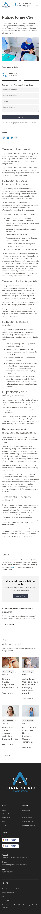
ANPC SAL (5, 900)
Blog (3, 821)
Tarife (4, 810)
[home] (7, 5)
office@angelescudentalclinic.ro (14, 865)
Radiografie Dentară (28, 825)
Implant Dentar (27, 818)
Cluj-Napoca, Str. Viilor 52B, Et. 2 (14, 857)
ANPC (4, 896)
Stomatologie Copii (28, 821)
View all (8, 756)
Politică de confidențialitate (10, 889)
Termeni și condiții (8, 893)
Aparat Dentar (26, 814)
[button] (36, 4)
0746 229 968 (10, 625)
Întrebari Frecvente (8, 814)
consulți (14, 567)
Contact (4, 825)
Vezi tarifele (20, 596)
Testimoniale (6, 818)
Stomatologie (26, 810)
